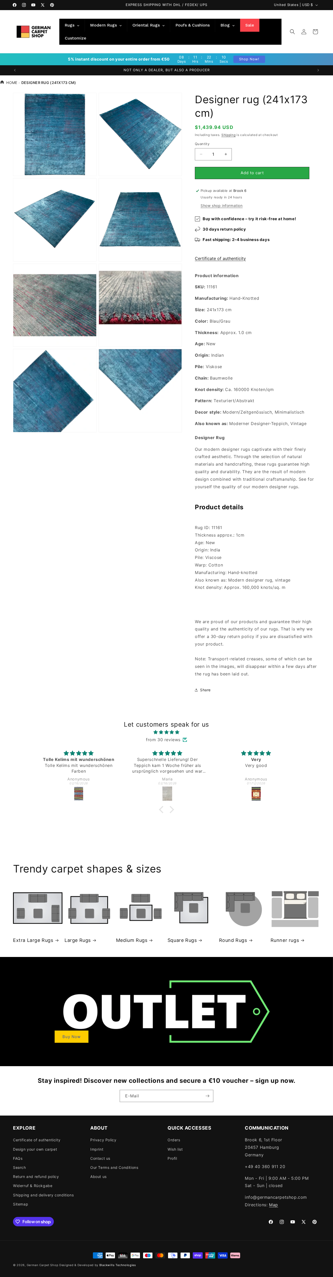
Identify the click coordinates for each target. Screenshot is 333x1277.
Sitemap (20, 1204)
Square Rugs (182, 940)
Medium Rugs (132, 940)
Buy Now (71, 1036)
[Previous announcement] (15, 70)
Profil (172, 1158)
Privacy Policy (103, 1140)
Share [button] (205, 690)
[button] (292, 31)
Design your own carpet (35, 1149)
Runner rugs (285, 940)
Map (273, 1204)
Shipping (228, 135)
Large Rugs (78, 940)
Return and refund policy (36, 1176)
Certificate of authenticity (220, 258)
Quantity (202, 144)
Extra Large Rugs (33, 940)
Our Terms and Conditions (114, 1167)
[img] (166, 732)
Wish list (175, 1149)
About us (98, 1176)
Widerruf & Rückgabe (32, 1185)
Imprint (96, 1149)
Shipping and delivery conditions (43, 1195)
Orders (174, 1140)
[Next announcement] (318, 70)
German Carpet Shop (43, 1265)
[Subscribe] (207, 1096)
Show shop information (222, 205)
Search (19, 1167)
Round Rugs (233, 940)
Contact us (100, 1158)
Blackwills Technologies (117, 1265)
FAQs (17, 1158)
